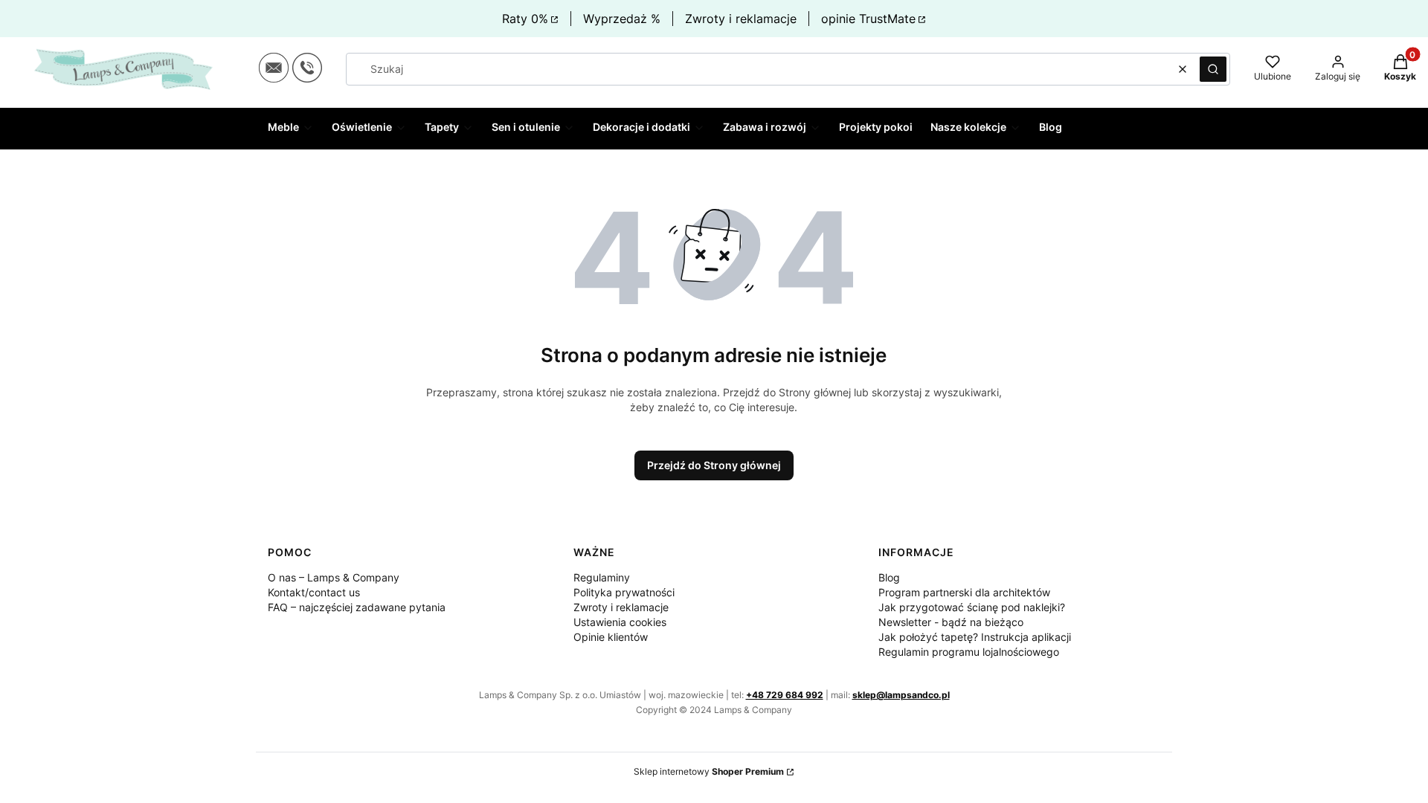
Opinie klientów (610, 637)
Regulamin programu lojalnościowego (968, 651)
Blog (889, 577)
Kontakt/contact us (314, 592)
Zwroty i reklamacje (741, 18)
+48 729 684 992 (784, 694)
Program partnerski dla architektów (964, 592)
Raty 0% (525, 18)
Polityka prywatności (624, 592)
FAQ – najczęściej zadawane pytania (357, 607)
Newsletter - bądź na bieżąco (950, 622)
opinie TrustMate (868, 18)
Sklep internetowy (709, 771)
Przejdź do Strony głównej (714, 465)
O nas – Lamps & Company (333, 577)
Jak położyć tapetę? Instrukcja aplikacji (974, 637)
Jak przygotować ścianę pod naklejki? (971, 607)
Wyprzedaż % (621, 18)
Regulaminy (601, 577)
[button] (1213, 69)
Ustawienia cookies (619, 622)
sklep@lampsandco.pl (901, 694)
